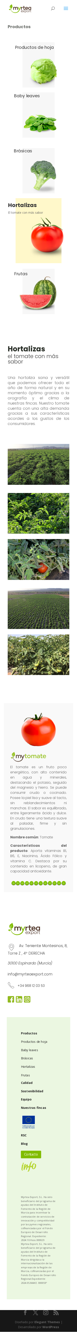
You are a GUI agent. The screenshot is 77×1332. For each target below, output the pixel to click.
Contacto (31, 1154)
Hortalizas (28, 1067)
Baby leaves (29, 1050)
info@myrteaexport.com (30, 974)
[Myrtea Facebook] (11, 1001)
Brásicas (27, 1058)
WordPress (50, 1327)
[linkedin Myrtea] (19, 1001)
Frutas (25, 1075)
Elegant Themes (47, 1322)
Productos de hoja (34, 1042)
